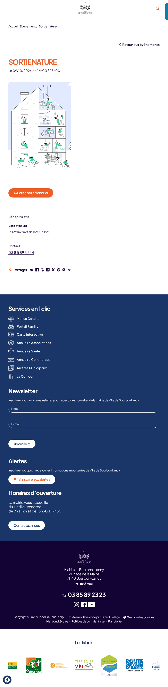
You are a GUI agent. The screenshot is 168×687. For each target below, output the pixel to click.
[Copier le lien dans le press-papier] (69, 270)
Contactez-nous (27, 525)
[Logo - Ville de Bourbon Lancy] (85, 8)
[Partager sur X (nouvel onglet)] (53, 270)
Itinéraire (86, 584)
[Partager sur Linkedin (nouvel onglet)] (47, 270)
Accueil (13, 26)
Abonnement (22, 444)
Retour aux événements (141, 45)
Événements (28, 26)
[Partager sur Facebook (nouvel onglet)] (37, 270)
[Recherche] (157, 8)
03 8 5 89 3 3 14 (21, 252)
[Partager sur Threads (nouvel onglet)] (42, 270)
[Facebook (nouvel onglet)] (84, 605)
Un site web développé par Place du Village (94, 617)
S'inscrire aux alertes (34, 479)
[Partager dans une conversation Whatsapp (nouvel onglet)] (64, 270)
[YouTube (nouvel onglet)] (91, 605)
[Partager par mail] (31, 270)
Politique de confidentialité (88, 621)
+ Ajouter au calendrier (31, 193)
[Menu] (12, 8)
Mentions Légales (57, 621)
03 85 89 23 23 (87, 594)
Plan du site (115, 621)
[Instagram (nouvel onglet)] (76, 605)
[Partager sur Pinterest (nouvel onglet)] (58, 270)
